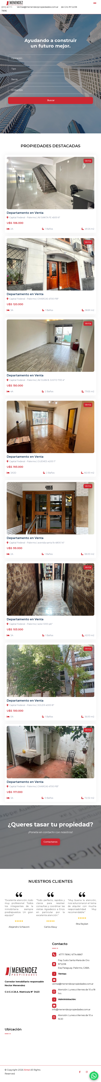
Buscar (51, 100)
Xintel (27, 1070)
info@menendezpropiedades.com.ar (71, 1009)
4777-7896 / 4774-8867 (70, 954)
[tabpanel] (50, 79)
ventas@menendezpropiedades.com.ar (73, 984)
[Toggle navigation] (94, 3)
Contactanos (50, 842)
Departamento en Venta (25, 213)
